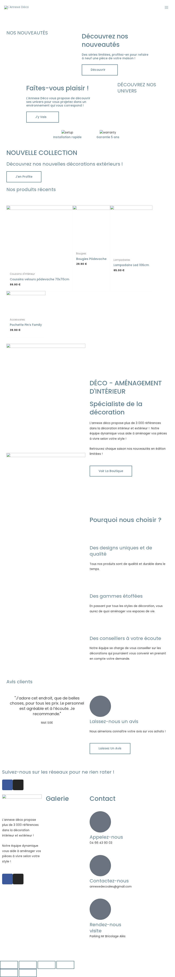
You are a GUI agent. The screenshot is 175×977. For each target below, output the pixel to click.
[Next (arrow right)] (28, 973)
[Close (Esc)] (9, 965)
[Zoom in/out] (65, 965)
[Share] (28, 965)
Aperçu (39, 267)
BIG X (80, 951)
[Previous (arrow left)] (9, 973)
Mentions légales (98, 951)
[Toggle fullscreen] (46, 965)
